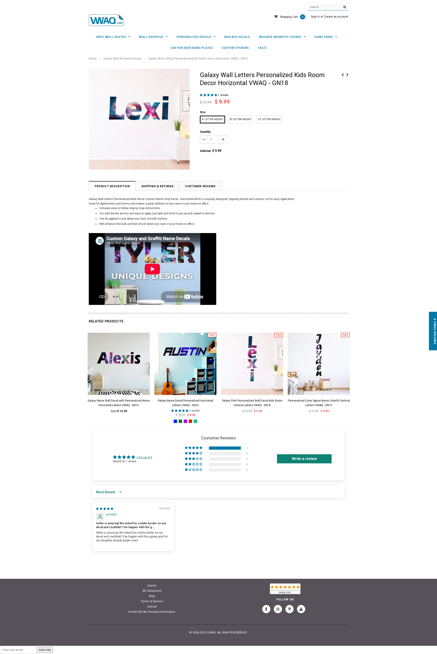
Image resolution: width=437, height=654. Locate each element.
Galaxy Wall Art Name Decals (122, 58)
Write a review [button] (304, 459)
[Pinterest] (289, 609)
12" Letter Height (269, 119)
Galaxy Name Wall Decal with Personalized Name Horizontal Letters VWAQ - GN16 (119, 403)
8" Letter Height (241, 119)
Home (93, 58)
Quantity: (205, 131)
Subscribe (45, 649)
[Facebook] (266, 609)
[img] (104, 508)
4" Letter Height (212, 119)
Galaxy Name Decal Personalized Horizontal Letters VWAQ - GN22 (185, 403)
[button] (209, 95)
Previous (343, 74)
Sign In (315, 16)
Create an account (336, 16)
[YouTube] (301, 609)
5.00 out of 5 (144, 457)
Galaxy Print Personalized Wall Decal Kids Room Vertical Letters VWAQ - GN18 (252, 403)
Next (347, 74)
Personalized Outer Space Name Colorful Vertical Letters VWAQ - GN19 (319, 403)
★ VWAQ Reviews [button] (434, 331)
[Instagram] (278, 609)
